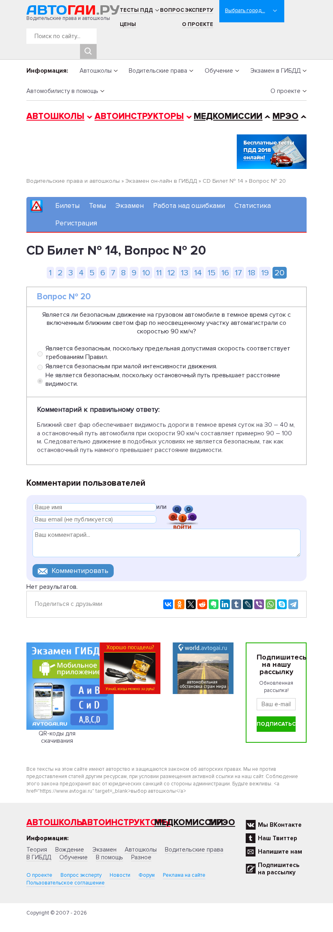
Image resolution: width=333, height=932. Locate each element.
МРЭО (285, 116)
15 (212, 273)
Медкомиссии (228, 116)
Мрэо (222, 822)
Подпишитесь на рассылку (278, 868)
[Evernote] (213, 604)
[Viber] (259, 604)
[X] (191, 604)
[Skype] (282, 604)
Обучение (219, 70)
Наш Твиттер (277, 838)
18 (251, 273)
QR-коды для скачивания (57, 737)
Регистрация (76, 223)
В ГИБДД (38, 857)
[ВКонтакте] (168, 604)
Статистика (252, 206)
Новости (120, 875)
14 (198, 273)
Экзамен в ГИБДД (275, 70)
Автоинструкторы (139, 116)
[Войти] (182, 508)
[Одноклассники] (179, 604)
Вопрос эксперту (186, 10)
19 (265, 273)
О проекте (197, 24)
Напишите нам (280, 851)
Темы (97, 206)
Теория (36, 849)
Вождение (69, 849)
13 (184, 273)
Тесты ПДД (136, 10)
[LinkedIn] (225, 604)
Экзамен (129, 206)
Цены (128, 24)
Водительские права (158, 70)
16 (225, 273)
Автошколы (96, 70)
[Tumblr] (236, 604)
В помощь (109, 857)
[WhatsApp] (270, 604)
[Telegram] (293, 604)
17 (238, 273)
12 (171, 273)
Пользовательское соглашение (65, 883)
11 (159, 273)
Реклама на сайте (184, 875)
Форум (146, 875)
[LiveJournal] (248, 604)
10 (146, 273)
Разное (141, 857)
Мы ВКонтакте (280, 824)
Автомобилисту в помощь (62, 91)
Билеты (67, 206)
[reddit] (202, 604)
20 (280, 273)
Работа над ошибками (189, 206)
